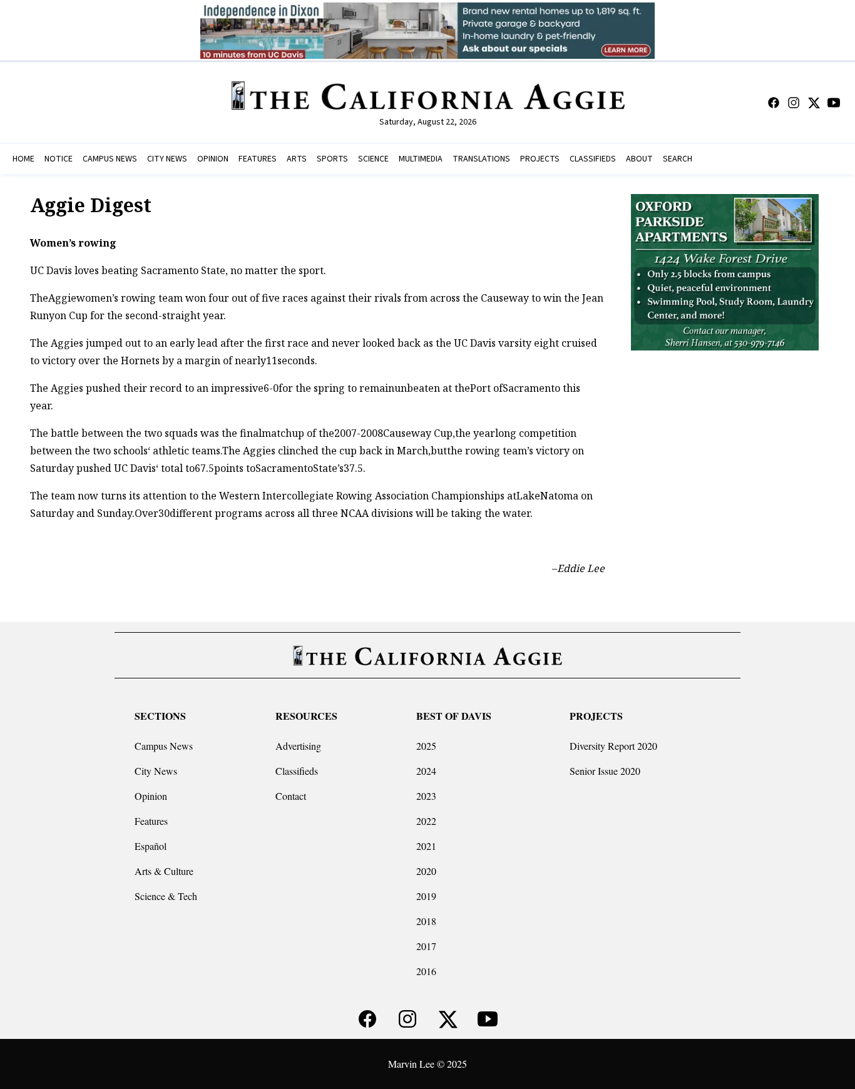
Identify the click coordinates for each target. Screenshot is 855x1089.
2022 (426, 820)
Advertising (298, 745)
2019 (426, 895)
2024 (426, 770)
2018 (426, 921)
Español (150, 845)
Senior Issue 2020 (605, 770)
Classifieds (296, 770)
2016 (426, 971)
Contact (290, 795)
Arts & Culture (164, 870)
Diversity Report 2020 (613, 745)
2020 (426, 870)
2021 (426, 845)
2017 (426, 946)
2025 (426, 745)
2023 (426, 795)
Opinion (151, 795)
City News (156, 770)
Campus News (164, 745)
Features (151, 820)
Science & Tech (166, 895)
